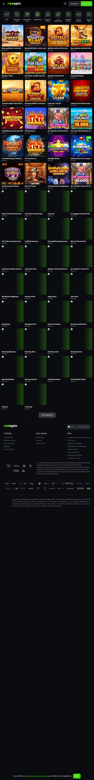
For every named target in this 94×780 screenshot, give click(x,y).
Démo (12, 36)
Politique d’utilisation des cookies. (36, 776)
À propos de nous (73, 458)
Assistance (71, 440)
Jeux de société (9, 443)
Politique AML (72, 449)
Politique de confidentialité (77, 446)
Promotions (40, 437)
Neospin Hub (40, 443)
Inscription (86, 4)
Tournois (39, 440)
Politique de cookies (74, 455)
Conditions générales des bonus (78, 437)
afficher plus (47, 415)
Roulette (7, 446)
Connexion (74, 4)
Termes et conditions (74, 443)
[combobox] (47, 16)
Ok (77, 776)
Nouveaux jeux (9, 449)
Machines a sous (10, 440)
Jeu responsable (73, 452)
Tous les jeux (8, 437)
